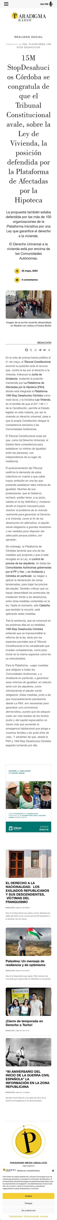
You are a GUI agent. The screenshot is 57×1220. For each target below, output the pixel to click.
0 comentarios (30, 280)
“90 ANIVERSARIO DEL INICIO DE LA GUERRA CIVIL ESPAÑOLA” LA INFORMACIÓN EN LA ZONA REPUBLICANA (28, 1079)
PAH (25, 44)
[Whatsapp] (36, 350)
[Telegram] (40, 350)
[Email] (45, 350)
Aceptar (28, 1196)
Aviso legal (44, 1216)
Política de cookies (15, 1216)
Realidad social (28, 37)
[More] (49, 350)
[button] (53, 1170)
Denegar (28, 1203)
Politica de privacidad (31, 1216)
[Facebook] (26, 350)
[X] (31, 350)
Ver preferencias (28, 1210)
